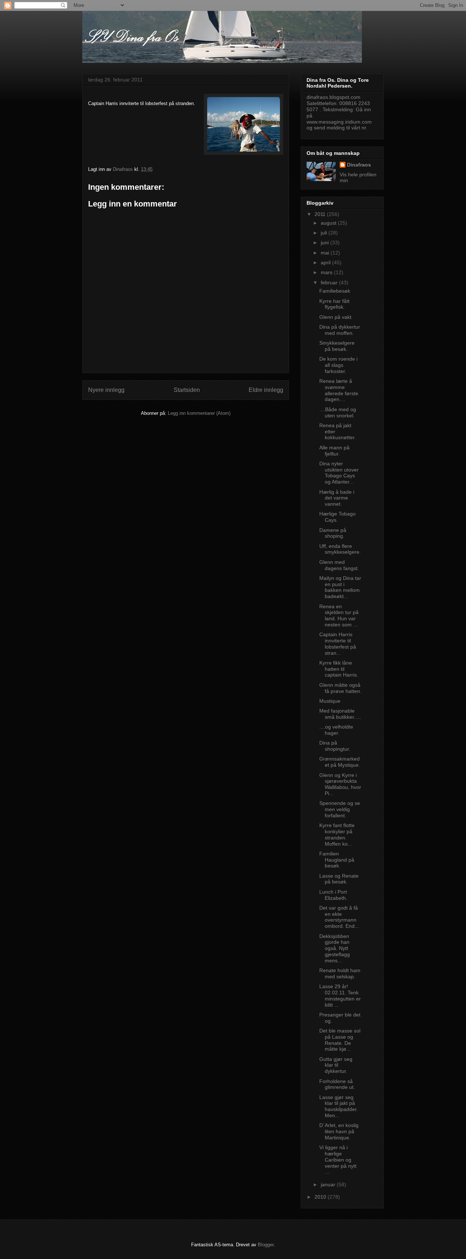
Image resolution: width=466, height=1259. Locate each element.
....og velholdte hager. (336, 730)
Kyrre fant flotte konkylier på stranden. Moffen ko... (337, 834)
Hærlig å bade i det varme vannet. (336, 498)
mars (327, 272)
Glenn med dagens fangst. (339, 565)
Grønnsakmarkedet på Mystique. (339, 762)
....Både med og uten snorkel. (337, 412)
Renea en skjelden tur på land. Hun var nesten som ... (339, 616)
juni (325, 242)
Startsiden (187, 390)
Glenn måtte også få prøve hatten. (340, 688)
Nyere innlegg (106, 390)
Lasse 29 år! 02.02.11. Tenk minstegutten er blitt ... (340, 995)
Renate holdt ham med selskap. (339, 973)
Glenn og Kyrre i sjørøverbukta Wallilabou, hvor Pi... (340, 784)
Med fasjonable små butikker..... (340, 714)
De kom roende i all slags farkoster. (338, 365)
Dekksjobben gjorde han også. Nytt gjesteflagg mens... (334, 948)
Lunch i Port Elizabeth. (333, 895)
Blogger (265, 1244)
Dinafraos (359, 165)
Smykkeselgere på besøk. (337, 346)
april (326, 262)
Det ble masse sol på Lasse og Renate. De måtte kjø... (339, 1040)
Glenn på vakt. (336, 317)
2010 (321, 1197)
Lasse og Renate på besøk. (339, 879)
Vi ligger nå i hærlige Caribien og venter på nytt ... (337, 1159)
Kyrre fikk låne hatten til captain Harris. (338, 669)
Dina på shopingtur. (334, 746)
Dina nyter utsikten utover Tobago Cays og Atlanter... (339, 473)
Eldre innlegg (266, 390)
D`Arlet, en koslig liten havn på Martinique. (339, 1131)
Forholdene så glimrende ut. (337, 1084)
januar (329, 1184)
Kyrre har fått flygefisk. (334, 304)
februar (330, 282)
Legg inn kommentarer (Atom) (199, 413)
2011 (321, 214)
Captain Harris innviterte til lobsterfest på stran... (337, 643)
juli (324, 233)
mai (326, 253)
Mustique (329, 701)
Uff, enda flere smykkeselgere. (340, 549)
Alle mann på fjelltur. (334, 451)
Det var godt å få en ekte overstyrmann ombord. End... (339, 917)
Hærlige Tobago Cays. (337, 517)
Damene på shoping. (332, 533)
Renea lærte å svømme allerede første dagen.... (338, 390)
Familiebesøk (334, 291)
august (329, 223)
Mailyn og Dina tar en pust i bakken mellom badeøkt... (340, 587)
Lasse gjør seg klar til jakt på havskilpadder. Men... (338, 1106)
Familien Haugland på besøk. (336, 860)
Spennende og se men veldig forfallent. (339, 809)
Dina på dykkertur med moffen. (339, 330)
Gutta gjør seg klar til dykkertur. (335, 1065)
